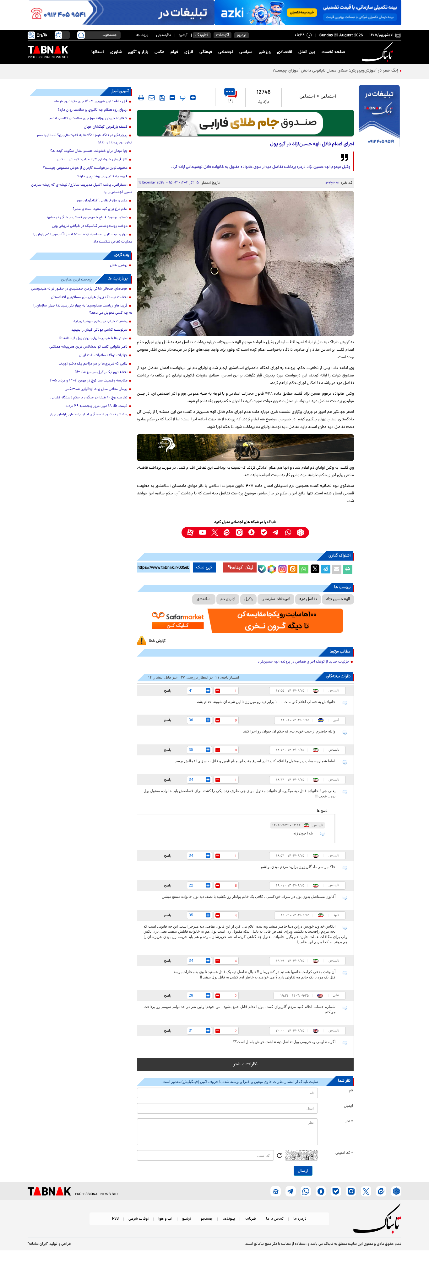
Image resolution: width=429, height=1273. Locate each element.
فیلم (174, 52)
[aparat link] (190, 532)
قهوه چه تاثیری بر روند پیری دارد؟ (102, 176)
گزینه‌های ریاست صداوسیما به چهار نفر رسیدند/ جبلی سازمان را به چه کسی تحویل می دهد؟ (82, 309)
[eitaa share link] (292, 569)
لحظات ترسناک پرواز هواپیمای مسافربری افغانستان (89, 297)
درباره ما (300, 1219)
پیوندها (142, 35)
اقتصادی (284, 52)
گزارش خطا (157, 641)
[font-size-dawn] (172, 97)
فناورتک (201, 35)
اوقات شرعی (138, 1219)
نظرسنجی (163, 35)
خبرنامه (250, 1219)
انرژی (188, 52)
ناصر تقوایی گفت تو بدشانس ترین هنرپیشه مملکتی (88, 347)
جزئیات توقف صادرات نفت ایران (103, 355)
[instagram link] (239, 532)
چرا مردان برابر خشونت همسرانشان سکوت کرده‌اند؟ (89, 151)
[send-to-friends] (151, 97)
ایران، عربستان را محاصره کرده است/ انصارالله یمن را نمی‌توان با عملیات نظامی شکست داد (82, 238)
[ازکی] (308, 12)
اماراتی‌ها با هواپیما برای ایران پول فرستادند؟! (93, 338)
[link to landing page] (378, 52)
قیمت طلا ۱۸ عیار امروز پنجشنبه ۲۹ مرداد (97, 406)
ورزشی (265, 52)
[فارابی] (245, 123)
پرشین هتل (119, 265)
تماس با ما (275, 1219)
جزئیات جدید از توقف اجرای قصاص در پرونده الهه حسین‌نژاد (303, 662)
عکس (159, 52)
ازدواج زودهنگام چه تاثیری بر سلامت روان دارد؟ (92, 110)
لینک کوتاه (243, 567)
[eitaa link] (227, 532)
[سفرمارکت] (245, 621)
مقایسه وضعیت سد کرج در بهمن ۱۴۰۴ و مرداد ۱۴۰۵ (88, 381)
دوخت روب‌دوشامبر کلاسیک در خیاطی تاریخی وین (90, 226)
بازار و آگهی (138, 52)
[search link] (81, 35)
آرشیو (183, 35)
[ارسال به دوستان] (336, 569)
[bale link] (264, 532)
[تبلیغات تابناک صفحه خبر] (379, 116)
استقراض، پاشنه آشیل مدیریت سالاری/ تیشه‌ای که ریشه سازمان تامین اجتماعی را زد (81, 188)
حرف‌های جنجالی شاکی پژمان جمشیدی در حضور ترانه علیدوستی (79, 289)
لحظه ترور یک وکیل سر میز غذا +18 (101, 372)
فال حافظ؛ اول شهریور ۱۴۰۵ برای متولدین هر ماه (91, 101)
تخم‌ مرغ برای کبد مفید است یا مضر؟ (100, 209)
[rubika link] (300, 532)
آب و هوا (165, 1219)
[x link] (215, 532)
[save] (162, 98)
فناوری (116, 52)
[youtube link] (202, 532)
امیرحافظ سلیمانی (276, 599)
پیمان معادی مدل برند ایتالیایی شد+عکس (96, 389)
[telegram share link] (325, 569)
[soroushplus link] (251, 532)
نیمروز (241, 35)
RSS (115, 1219)
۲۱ (230, 102)
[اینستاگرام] (281, 568)
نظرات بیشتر (245, 1064)
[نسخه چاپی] (347, 569)
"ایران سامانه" (38, 1244)
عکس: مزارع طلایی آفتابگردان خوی (102, 201)
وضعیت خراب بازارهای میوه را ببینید (100, 321)
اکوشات (222, 35)
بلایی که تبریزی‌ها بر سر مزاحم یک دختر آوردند (93, 364)
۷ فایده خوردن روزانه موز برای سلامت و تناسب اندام (89, 118)
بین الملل (306, 52)
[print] (141, 97)
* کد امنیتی (344, 1153)
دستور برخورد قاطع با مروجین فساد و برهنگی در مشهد (87, 218)
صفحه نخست (333, 52)
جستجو (207, 1219)
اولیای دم (227, 599)
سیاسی (246, 52)
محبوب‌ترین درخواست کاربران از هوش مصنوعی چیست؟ (85, 168)
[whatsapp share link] (303, 569)
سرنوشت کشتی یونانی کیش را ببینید (99, 330)
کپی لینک (204, 567)
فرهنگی (205, 52)
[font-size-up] (193, 97)
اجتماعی (225, 52)
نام (351, 1091)
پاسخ (167, 690)
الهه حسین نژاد (338, 599)
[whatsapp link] (288, 532)
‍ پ (182, 98)
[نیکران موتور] (245, 447)
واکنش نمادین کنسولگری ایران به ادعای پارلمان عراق (89, 415)
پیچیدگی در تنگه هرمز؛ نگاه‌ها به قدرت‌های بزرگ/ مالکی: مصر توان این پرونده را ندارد (84, 139)
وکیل (248, 599)
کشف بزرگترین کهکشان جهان (106, 127)
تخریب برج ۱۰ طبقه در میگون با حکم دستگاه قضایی (89, 398)
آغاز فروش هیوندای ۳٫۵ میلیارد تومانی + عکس (92, 159)
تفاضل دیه (308, 599)
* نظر (349, 1121)
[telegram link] (276, 532)
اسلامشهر (203, 599)
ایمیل (348, 1106)
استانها (97, 52)
